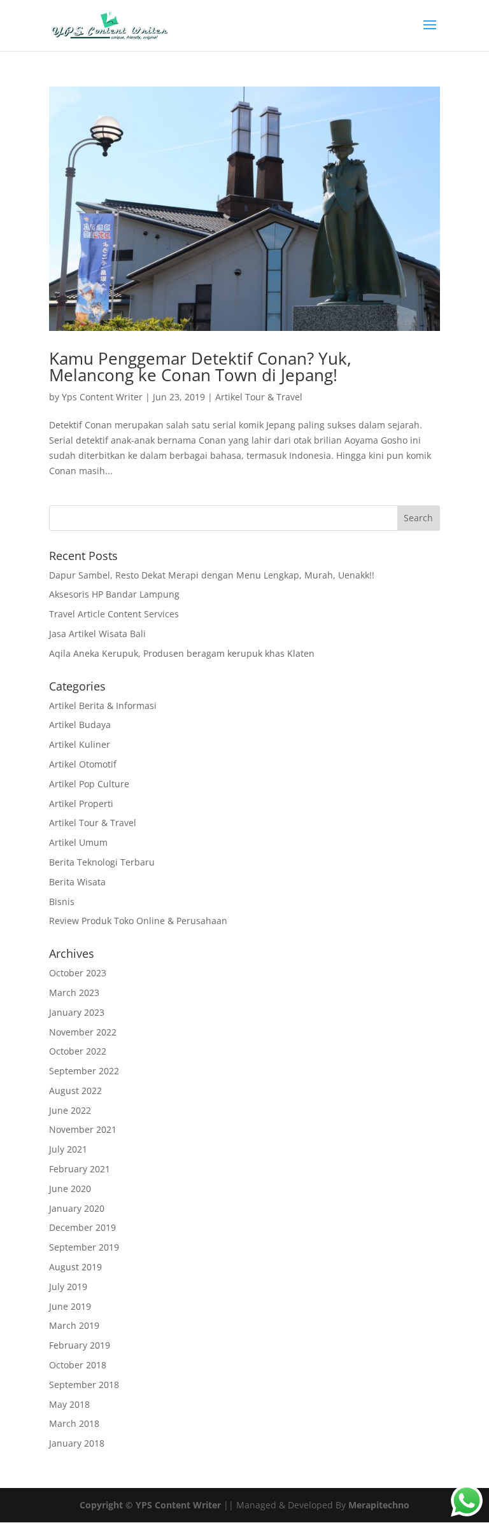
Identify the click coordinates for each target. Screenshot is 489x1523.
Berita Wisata (77, 882)
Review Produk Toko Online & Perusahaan (138, 921)
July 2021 (68, 1149)
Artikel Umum (78, 842)
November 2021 (83, 1129)
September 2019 (84, 1247)
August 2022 (75, 1090)
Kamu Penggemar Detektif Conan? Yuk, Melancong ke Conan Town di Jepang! (200, 366)
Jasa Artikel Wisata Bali (97, 634)
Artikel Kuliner (79, 744)
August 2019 (75, 1267)
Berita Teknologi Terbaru (102, 862)
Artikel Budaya (80, 725)
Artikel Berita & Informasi (103, 705)
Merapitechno (378, 1505)
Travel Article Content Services (114, 614)
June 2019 (70, 1306)
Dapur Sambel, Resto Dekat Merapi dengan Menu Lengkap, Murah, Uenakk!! (211, 575)
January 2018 (76, 1443)
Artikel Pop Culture (89, 784)
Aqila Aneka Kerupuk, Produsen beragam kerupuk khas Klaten (182, 653)
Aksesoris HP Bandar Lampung (114, 594)
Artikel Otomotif (83, 764)
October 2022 (77, 1051)
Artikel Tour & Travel (258, 397)
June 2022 (70, 1110)
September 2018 (84, 1385)
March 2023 (74, 992)
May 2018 (69, 1404)
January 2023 (76, 1012)
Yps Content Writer (102, 397)
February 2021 (79, 1169)
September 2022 (84, 1071)
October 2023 (77, 973)
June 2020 (70, 1189)
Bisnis (61, 901)
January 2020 (76, 1208)
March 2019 (74, 1325)
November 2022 (83, 1032)
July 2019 (68, 1287)
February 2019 (79, 1345)
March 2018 (74, 1423)
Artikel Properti (81, 803)
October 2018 (77, 1365)
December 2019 (82, 1227)
